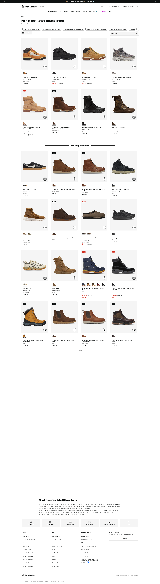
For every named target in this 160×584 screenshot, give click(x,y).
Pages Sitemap (27, 549)
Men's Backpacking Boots (31, 29)
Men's (60, 11)
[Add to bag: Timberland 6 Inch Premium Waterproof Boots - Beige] (45, 117)
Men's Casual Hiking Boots (118, 29)
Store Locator (55, 562)
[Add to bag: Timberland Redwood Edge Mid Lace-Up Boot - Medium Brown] (104, 179)
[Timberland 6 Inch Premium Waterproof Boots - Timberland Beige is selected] (25, 123)
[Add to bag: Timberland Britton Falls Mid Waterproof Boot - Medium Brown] (74, 117)
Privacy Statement (86, 539)
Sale (109, 11)
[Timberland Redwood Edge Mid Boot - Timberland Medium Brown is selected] (54, 185)
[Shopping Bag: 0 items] (137, 6)
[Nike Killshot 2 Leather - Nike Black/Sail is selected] (25, 185)
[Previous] (5, 1)
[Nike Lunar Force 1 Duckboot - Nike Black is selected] (114, 185)
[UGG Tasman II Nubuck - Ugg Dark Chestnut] (89, 234)
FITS (82, 542)
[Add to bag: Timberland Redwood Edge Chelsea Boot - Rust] (74, 329)
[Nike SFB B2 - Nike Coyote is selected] (54, 284)
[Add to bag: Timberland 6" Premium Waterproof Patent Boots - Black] (134, 278)
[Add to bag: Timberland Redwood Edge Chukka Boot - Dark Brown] (74, 227)
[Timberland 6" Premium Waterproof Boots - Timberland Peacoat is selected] (84, 284)
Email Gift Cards (56, 536)
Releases (84, 11)
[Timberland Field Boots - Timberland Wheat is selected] (84, 73)
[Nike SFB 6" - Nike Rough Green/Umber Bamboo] (30, 234)
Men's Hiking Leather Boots (51, 29)
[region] (80, 1)
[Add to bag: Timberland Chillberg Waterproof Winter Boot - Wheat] (45, 329)
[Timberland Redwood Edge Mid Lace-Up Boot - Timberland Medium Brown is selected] (84, 185)
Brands (78, 11)
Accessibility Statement (87, 552)
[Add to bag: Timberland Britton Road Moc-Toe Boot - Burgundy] (134, 329)
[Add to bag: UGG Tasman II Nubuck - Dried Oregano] (104, 227)
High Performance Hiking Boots (96, 29)
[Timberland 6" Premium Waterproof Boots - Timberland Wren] (94, 284)
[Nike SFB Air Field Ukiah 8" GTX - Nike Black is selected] (84, 123)
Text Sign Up (55, 552)
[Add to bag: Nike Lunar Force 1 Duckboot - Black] (134, 179)
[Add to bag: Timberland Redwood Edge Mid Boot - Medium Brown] (74, 179)
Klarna (53, 556)
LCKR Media (26, 546)
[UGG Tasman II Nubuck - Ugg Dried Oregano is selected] (84, 234)
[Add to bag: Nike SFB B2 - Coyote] (74, 278)
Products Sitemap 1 (28, 552)
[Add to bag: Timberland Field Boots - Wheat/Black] (45, 66)
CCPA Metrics (84, 549)
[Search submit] (102, 6)
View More (80, 350)
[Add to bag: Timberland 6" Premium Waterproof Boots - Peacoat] (104, 278)
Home (22, 16)
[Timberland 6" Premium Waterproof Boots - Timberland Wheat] (89, 284)
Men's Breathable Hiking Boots (73, 29)
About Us (25, 536)
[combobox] (71, 6)
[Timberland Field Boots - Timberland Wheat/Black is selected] (25, 73)
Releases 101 (55, 559)
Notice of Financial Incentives (88, 546)
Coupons (54, 542)
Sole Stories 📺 (93, 11)
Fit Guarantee (55, 566)
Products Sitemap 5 (28, 566)
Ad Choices (83, 556)
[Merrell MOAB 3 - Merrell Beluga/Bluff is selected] (25, 284)
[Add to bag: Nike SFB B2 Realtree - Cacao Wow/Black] (134, 117)
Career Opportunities (28, 539)
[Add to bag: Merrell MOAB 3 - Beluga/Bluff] (45, 278)
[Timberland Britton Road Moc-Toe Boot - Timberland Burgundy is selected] (114, 336)
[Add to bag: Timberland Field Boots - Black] (74, 66)
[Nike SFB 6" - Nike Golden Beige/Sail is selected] (25, 234)
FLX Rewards (102, 11)
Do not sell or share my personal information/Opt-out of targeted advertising (89, 560)
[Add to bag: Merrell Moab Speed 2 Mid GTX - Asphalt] (134, 66)
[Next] (155, 1)
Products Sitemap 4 (28, 562)
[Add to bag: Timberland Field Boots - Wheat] (104, 66)
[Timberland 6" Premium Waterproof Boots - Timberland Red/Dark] (99, 284)
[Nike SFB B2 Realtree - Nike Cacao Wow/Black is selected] (114, 123)
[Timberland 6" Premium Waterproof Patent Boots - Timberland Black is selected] (114, 284)
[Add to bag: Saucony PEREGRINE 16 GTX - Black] (134, 227)
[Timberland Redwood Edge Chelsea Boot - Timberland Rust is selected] (54, 336)
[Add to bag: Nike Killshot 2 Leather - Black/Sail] (45, 179)
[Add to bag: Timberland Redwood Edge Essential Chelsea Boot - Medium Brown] (104, 329)
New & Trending (52, 11)
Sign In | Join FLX (129, 6)
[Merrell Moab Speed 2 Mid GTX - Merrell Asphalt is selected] (114, 73)
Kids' (72, 11)
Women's (66, 11)
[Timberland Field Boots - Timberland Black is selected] (54, 73)
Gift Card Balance (56, 539)
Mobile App (55, 549)
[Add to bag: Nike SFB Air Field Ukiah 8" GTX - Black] (104, 117)
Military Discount (56, 546)
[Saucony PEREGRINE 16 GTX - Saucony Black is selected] (114, 234)
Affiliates (25, 542)
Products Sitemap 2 (28, 556)
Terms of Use (84, 536)
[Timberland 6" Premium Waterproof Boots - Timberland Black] (104, 284)
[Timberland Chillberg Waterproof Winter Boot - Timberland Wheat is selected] (25, 336)
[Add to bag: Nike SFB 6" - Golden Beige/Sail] (45, 227)
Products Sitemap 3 (28, 559)
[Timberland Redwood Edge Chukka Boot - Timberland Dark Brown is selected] (54, 234)
